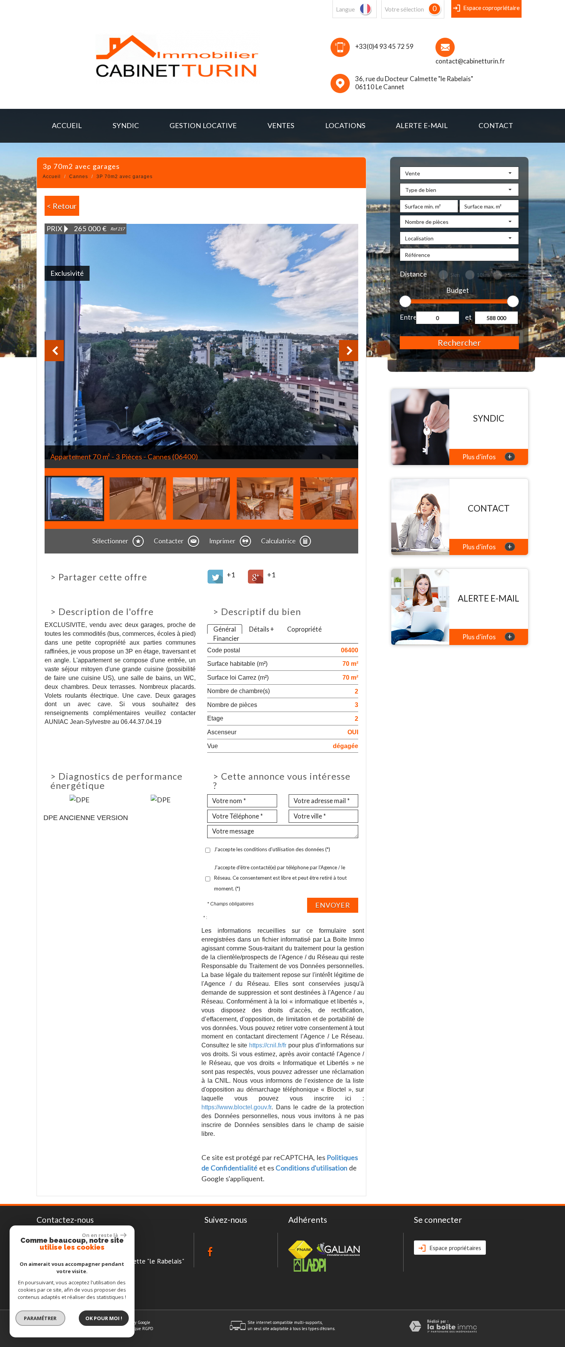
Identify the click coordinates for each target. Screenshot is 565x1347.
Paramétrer (40, 1318)
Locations (345, 125)
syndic (126, 125)
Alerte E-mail (422, 125)
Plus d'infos (487, 456)
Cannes (78, 176)
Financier (226, 638)
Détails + (261, 629)
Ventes (281, 125)
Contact (496, 125)
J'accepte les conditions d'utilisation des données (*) (272, 849)
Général (224, 629)
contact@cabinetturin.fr (470, 61)
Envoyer (332, 905)
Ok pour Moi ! (103, 1318)
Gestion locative (203, 125)
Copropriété (304, 629)
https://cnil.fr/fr (267, 1045)
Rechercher (459, 342)
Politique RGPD (139, 1328)
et (468, 317)
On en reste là (100, 1235)
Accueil (67, 125)
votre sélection (404, 9)
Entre (408, 317)
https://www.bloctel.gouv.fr (236, 1107)
